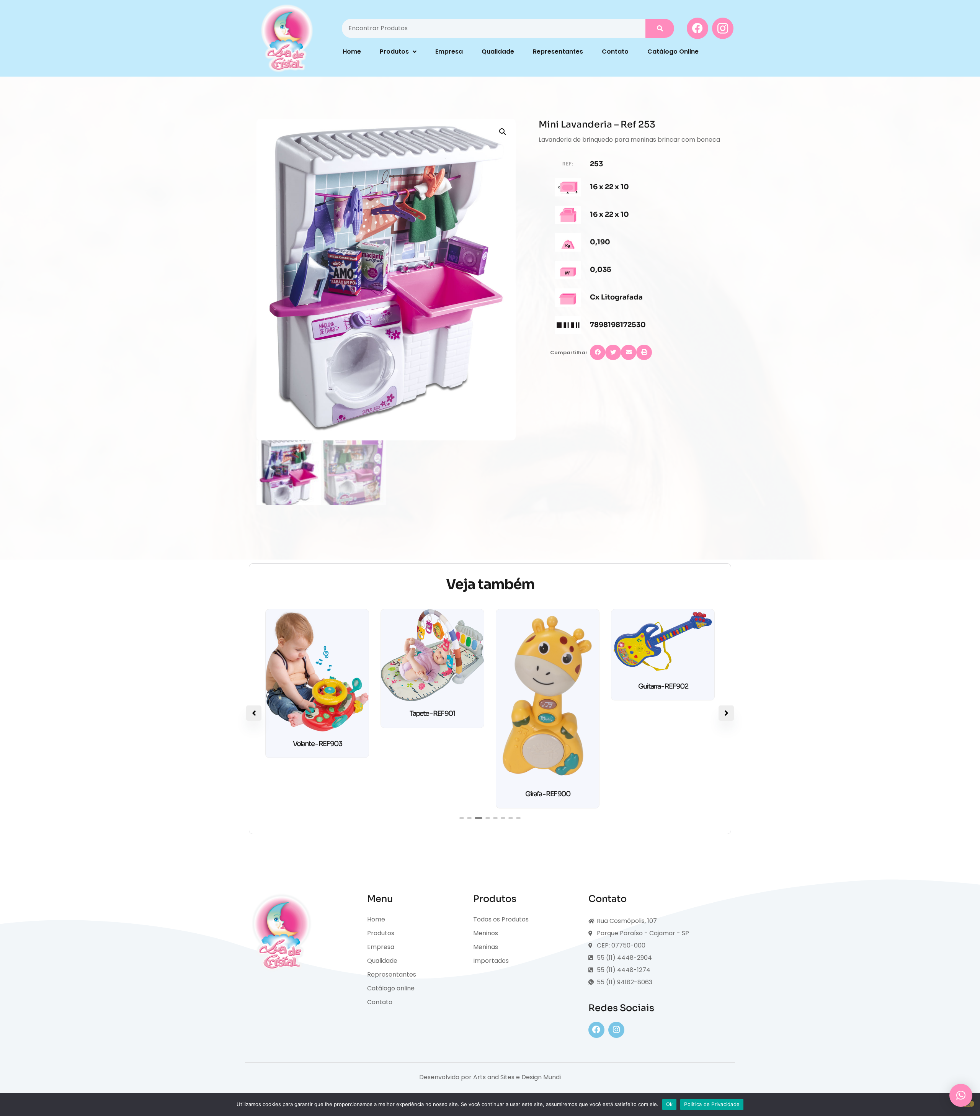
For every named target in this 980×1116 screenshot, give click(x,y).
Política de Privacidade (712, 1104)
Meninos (485, 933)
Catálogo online (391, 988)
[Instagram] (616, 1030)
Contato (615, 51)
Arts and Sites (493, 1077)
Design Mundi (541, 1077)
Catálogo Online (673, 51)
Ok (669, 1104)
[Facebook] (596, 1030)
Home (352, 51)
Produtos (394, 51)
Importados (491, 960)
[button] (503, 132)
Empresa (449, 51)
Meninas (485, 947)
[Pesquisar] (659, 28)
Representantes (558, 51)
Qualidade (498, 51)
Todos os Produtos (501, 919)
